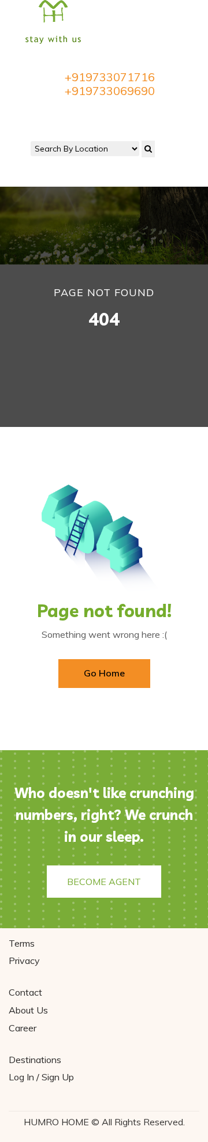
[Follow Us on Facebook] (92, 113)
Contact (25, 992)
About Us (28, 1010)
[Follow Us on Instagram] (117, 113)
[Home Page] (53, 21)
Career (22, 1028)
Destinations (35, 1059)
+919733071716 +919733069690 (110, 84)
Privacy (24, 960)
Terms (22, 943)
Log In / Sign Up (41, 1077)
